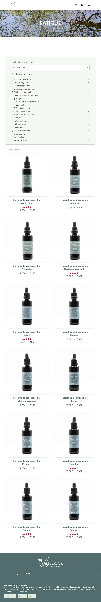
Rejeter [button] (31, 596)
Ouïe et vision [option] (20, 134)
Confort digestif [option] (21, 82)
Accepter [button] (22, 596)
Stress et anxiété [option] (23, 108)
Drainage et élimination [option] (24, 89)
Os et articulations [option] (22, 130)
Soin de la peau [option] (21, 137)
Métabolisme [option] (20, 124)
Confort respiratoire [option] (23, 85)
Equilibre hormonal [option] (22, 92)
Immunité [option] (18, 117)
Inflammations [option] (20, 121)
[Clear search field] (88, 67)
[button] (51, 79)
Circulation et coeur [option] (22, 79)
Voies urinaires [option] (20, 140)
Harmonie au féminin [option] (23, 111)
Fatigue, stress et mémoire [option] (26, 95)
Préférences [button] (10, 596)
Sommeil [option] (20, 105)
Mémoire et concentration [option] (27, 101)
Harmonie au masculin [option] (24, 114)
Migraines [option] (18, 127)
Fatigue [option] (19, 98)
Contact (26, 573)
